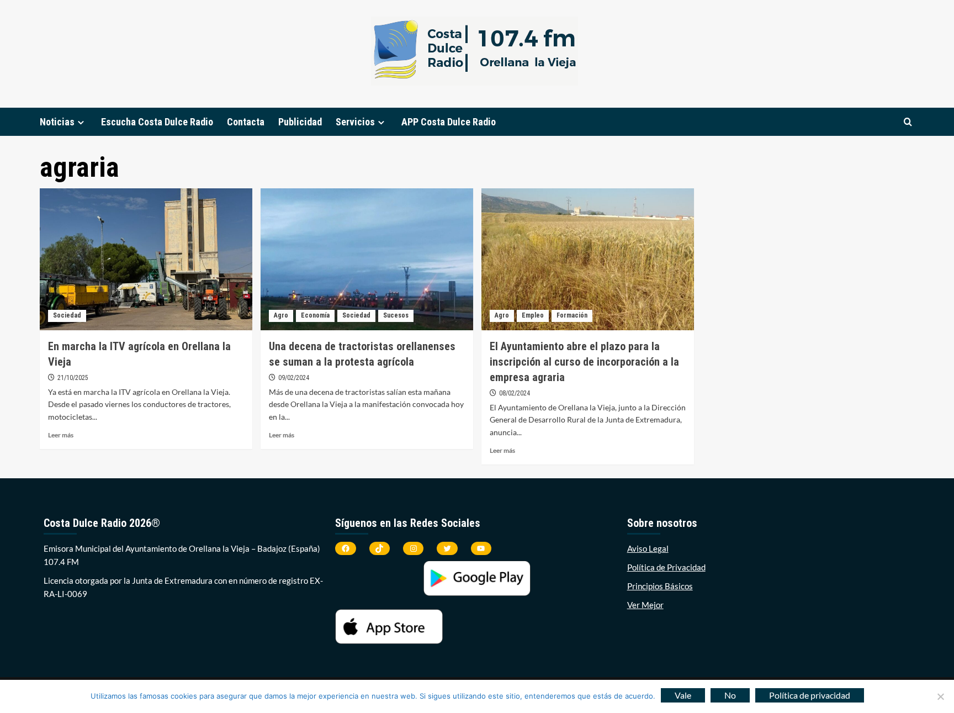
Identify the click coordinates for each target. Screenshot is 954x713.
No (730, 695)
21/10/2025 (72, 378)
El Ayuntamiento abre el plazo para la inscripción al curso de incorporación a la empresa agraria (584, 362)
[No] (940, 696)
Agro (281, 315)
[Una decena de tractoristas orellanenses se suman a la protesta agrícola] (367, 259)
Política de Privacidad (666, 567)
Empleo (533, 315)
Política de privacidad (809, 695)
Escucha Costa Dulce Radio (157, 122)
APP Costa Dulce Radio (448, 122)
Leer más (60, 435)
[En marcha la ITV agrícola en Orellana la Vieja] (146, 259)
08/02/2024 (514, 393)
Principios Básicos (660, 586)
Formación (571, 315)
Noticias (57, 122)
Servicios (355, 122)
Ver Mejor (645, 605)
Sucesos (396, 315)
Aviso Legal (648, 548)
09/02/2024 (293, 378)
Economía (315, 315)
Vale (683, 695)
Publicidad (300, 122)
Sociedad (67, 315)
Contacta (245, 122)
